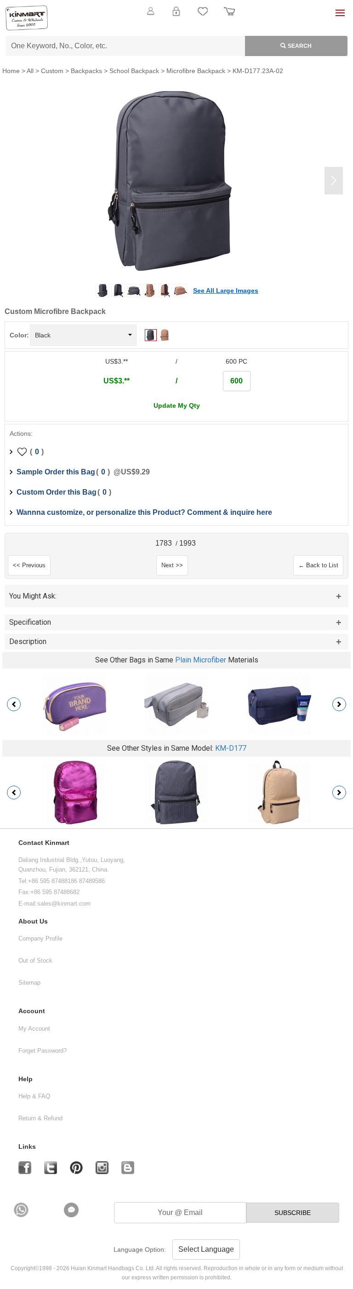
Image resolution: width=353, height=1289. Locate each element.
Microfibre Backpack (195, 70)
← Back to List (318, 565)
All (30, 70)
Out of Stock (35, 960)
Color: (19, 335)
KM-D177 (230, 748)
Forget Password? (42, 1050)
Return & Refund (40, 1118)
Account (31, 1011)
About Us (33, 921)
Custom (52, 70)
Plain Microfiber (200, 660)
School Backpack (134, 70)
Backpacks (86, 70)
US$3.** (116, 381)
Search (300, 46)
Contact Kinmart (43, 842)
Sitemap (29, 982)
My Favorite (203, 17)
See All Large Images (225, 290)
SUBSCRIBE (292, 1212)
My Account (34, 1028)
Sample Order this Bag (56, 472)
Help (25, 1079)
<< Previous (29, 565)
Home (11, 70)
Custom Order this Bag (57, 492)
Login (176, 17)
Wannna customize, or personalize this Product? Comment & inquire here (144, 512)
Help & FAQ (34, 1096)
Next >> (172, 565)
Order (229, 17)
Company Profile (40, 938)
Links (27, 1146)
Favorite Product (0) (176, 27)
